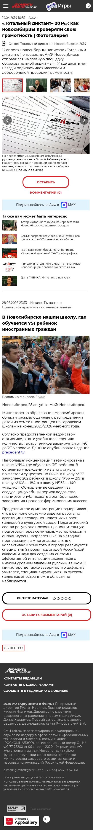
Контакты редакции (22, 678)
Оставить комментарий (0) (46, 184)
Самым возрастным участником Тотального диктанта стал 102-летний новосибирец (50, 237)
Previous (7, 120)
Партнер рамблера (40, 809)
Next (84, 120)
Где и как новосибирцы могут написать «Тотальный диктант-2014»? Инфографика (49, 251)
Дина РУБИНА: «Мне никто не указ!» (45, 277)
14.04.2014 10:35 (13, 18)
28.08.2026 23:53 (14, 303)
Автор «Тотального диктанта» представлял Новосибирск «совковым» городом (50, 223)
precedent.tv (13, 452)
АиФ (9, 170)
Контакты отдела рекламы (28, 685)
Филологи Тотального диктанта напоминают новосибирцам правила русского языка (51, 265)
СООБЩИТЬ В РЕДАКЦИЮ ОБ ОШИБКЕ (35, 691)
